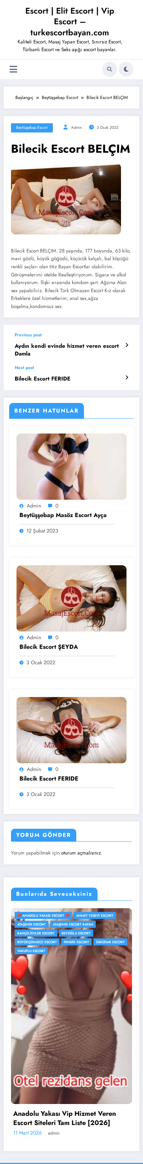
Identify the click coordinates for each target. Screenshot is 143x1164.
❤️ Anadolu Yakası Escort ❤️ (59, 915)
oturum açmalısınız (81, 852)
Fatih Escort (44, 942)
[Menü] (13, 69)
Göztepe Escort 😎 (78, 942)
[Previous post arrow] (126, 345)
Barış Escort (91, 924)
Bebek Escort (87, 933)
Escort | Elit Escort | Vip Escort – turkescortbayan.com (69, 21)
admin (76, 127)
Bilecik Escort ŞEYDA (48, 647)
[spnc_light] (126, 69)
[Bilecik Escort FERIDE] (71, 729)
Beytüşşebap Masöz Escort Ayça (63, 515)
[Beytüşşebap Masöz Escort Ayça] (71, 466)
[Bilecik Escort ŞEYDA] (71, 598)
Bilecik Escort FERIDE (42, 379)
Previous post (28, 334)
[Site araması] (109, 69)
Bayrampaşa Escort (50, 933)
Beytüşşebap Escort (32, 127)
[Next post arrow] (126, 377)
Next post (24, 367)
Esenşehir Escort (121, 933)
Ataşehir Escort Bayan (53, 924)
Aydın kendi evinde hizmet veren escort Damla (67, 350)
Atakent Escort (106, 915)
